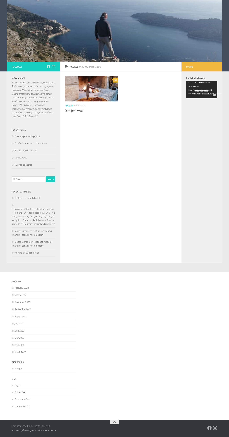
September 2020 (22, 309)
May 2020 (19, 337)
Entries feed (20, 392)
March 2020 (20, 352)
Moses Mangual (22, 241)
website (18, 252)
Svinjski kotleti (33, 198)
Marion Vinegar (21, 231)
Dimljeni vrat (74, 111)
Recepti (69, 105)
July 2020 (18, 323)
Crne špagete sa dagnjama (27, 136)
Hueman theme (49, 430)
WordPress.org (21, 406)
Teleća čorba (20, 157)
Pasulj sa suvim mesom (25, 150)
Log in (17, 385)
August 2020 (20, 316)
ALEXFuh (18, 198)
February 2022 (21, 287)
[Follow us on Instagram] (53, 67)
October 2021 (21, 295)
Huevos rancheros (23, 164)
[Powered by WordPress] (23, 430)
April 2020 (19, 345)
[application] (201, 89)
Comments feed (22, 399)
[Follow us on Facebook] (48, 67)
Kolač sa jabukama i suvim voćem (30, 143)
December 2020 (22, 302)
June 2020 (19, 330)
